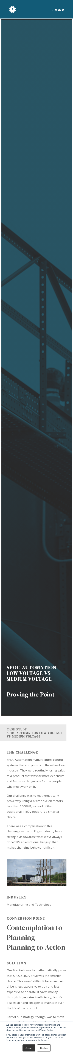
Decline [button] (44, 1047)
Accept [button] (29, 1047)
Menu (59, 9)
